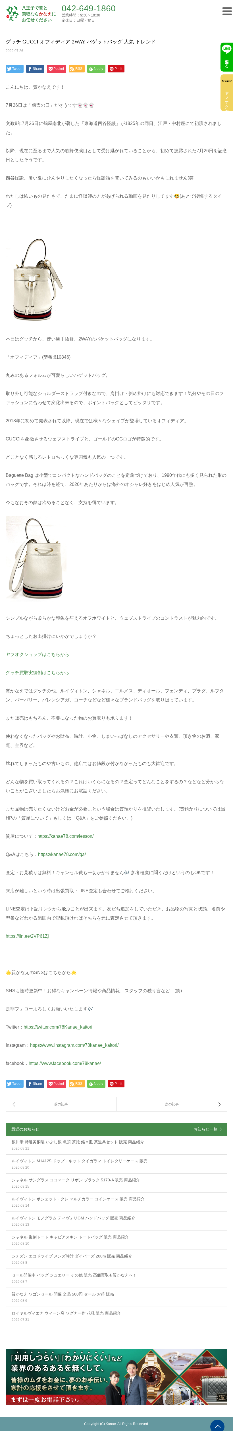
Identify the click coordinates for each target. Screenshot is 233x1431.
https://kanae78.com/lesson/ (65, 836)
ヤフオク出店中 (226, 98)
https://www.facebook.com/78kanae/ (65, 1063)
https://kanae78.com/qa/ (62, 854)
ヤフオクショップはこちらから (37, 654)
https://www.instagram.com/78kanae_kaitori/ (74, 1045)
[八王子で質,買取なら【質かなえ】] (12, 13)
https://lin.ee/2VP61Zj (27, 936)
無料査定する (226, 61)
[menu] (225, 11)
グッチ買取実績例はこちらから (37, 672)
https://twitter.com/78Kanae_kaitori (58, 1027)
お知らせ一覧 (205, 1129)
